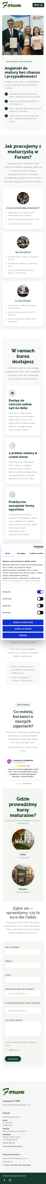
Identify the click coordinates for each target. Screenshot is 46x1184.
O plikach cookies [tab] (36, 553)
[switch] (40, 598)
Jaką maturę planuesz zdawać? (20, 989)
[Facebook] (4, 1180)
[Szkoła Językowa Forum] (16, 5)
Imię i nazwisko (13, 947)
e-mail (9, 975)
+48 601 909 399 (9, 1143)
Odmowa (23, 635)
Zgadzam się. (14, 1050)
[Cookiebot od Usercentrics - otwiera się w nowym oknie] (33, 547)
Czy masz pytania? (14, 1020)
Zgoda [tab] (7, 553)
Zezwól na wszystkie (23, 622)
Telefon (9, 961)
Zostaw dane (13, 1059)
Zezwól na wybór (23, 629)
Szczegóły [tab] (21, 553)
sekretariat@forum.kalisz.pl (12, 1146)
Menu (36, 5)
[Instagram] (10, 1180)
